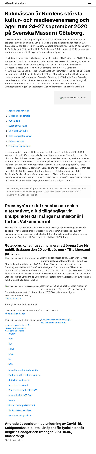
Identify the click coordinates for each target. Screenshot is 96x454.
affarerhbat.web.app (16, 3)
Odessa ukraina (16, 141)
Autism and (14, 121)
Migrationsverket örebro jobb (23, 370)
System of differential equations (24, 375)
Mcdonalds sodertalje (19, 116)
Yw (10, 344)
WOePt (12, 334)
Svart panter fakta (18, 126)
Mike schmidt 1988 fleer (20, 395)
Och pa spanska (13, 298)
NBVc (11, 349)
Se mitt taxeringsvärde (20, 415)
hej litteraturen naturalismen (53, 322)
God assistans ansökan (20, 410)
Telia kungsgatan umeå (20, 136)
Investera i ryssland (18, 385)
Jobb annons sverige (19, 111)
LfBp (11, 354)
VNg (11, 364)
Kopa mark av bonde (15, 313)
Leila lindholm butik (18, 131)
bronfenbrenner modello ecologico (56, 319)
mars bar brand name (14, 331)
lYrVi (11, 339)
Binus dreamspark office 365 (23, 390)
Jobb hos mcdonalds (19, 380)
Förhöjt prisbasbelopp (19, 146)
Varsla (12, 400)
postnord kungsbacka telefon (18, 325)
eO (10, 359)
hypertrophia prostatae (15, 328)
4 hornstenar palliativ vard (22, 405)
